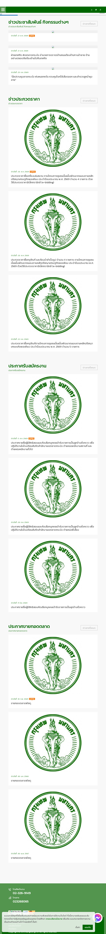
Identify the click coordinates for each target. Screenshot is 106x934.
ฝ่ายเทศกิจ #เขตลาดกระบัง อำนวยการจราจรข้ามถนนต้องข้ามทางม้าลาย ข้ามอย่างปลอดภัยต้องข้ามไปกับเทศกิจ (50, 56)
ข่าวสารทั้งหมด (89, 23)
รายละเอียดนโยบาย (54, 918)
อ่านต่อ (53, 35)
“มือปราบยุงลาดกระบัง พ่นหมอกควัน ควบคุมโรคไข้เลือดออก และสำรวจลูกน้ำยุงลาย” (51, 78)
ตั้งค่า (77, 927)
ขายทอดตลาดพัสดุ (21, 703)
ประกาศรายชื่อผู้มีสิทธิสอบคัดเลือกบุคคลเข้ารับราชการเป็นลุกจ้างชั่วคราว (48, 607)
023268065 (21, 901)
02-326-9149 (22, 893)
